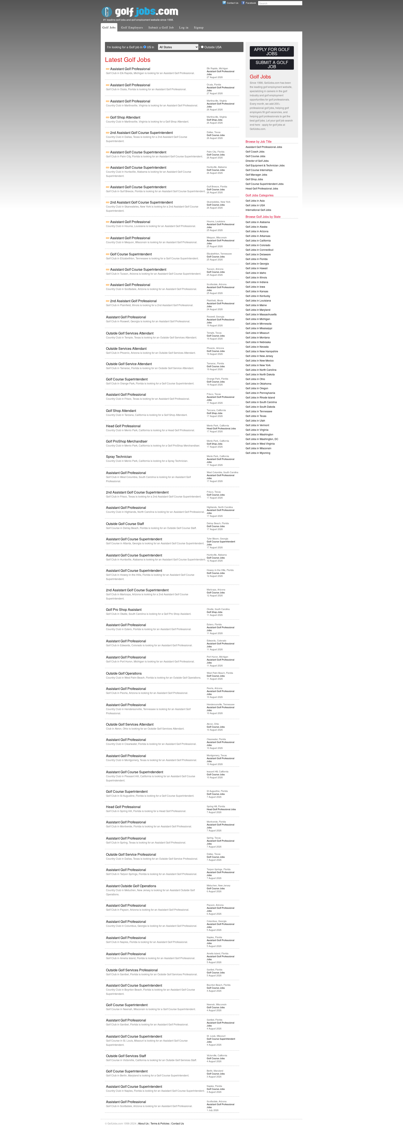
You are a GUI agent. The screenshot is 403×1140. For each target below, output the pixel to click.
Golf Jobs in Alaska (256, 226)
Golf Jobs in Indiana (257, 282)
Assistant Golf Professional (130, 68)
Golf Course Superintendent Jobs (221, 543)
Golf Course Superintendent (131, 254)
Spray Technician (119, 456)
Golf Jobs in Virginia (257, 429)
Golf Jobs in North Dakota (260, 374)
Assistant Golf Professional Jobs (220, 72)
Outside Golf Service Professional (131, 854)
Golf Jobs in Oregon (257, 388)
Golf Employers (132, 27)
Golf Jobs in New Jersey (259, 356)
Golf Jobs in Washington (259, 434)
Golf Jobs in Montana (258, 337)
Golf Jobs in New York (258, 365)
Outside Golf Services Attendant (129, 333)
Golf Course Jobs (216, 135)
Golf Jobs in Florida (257, 259)
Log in (183, 27)
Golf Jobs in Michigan (258, 319)
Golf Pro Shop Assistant (123, 609)
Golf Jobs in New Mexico (260, 360)
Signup (199, 27)
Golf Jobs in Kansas (257, 291)
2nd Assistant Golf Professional (133, 300)
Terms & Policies (159, 1123)
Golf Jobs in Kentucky (258, 296)
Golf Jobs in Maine (256, 305)
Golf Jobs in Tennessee (259, 411)
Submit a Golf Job (161, 27)
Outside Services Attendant (126, 348)
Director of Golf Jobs (257, 160)
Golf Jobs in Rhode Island (260, 397)
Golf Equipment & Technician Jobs (265, 165)
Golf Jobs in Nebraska (258, 342)
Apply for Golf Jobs (272, 51)
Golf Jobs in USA (255, 205)
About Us (143, 1123)
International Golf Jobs (258, 210)
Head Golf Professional (123, 425)
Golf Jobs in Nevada (257, 346)
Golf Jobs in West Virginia (260, 443)
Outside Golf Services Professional (132, 970)
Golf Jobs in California (258, 240)
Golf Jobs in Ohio (255, 379)
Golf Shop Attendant (125, 117)
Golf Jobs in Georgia (257, 263)
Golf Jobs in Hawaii (257, 268)
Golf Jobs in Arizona (257, 231)
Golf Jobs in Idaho (256, 272)
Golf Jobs (109, 27)
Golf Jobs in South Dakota (260, 406)
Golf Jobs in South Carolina (261, 402)
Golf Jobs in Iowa (255, 286)
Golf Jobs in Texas (256, 416)
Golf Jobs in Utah (255, 420)
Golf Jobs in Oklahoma (258, 383)
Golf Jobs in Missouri (257, 332)
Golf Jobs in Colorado (258, 245)
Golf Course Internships (259, 170)
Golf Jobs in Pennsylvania (260, 392)
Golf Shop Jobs (214, 119)
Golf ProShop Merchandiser (126, 441)
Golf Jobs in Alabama (258, 222)
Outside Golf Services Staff (126, 1055)
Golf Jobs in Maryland (258, 309)
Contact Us (232, 2)
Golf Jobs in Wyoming (258, 452)
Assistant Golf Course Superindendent (134, 771)
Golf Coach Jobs (255, 151)
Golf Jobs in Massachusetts (261, 314)
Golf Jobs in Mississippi (259, 328)
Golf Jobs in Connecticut (259, 249)
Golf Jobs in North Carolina (261, 369)
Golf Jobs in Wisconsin (258, 448)
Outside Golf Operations (124, 673)
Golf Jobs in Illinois (256, 277)
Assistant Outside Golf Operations (131, 885)
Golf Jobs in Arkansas (258, 236)
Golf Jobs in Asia (255, 200)
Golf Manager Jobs (256, 174)
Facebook (251, 2)
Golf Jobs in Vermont (257, 425)
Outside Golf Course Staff (125, 523)
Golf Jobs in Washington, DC (262, 439)
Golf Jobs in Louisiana (258, 300)
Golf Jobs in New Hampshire (262, 351)
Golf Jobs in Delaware (258, 254)
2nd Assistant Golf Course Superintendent (141, 132)
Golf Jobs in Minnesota (259, 323)
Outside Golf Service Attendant (129, 363)
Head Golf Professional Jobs (221, 428)
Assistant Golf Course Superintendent (138, 152)
